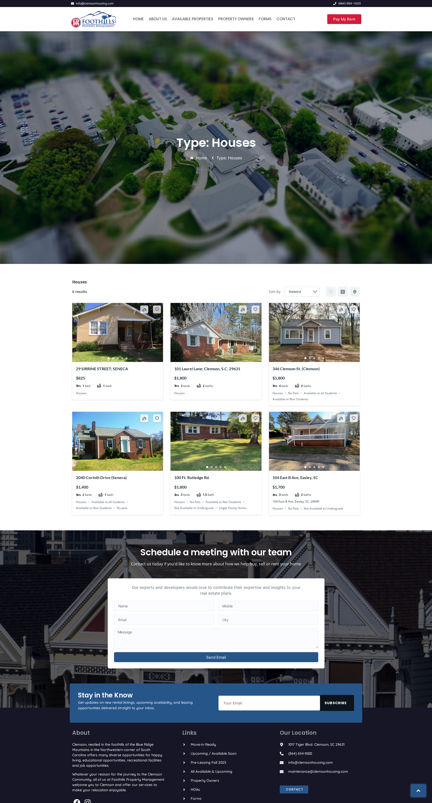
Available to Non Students (290, 399)
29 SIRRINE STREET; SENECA (102, 368)
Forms (265, 19)
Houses (81, 393)
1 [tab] (109, 358)
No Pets (293, 393)
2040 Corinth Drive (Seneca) (101, 477)
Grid (331, 292)
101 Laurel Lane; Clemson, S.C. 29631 (207, 368)
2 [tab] (113, 358)
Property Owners (236, 19)
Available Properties (192, 19)
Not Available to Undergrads (194, 508)
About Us (158, 19)
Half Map (355, 292)
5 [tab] (127, 358)
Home (138, 19)
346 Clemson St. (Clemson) (296, 368)
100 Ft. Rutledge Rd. (192, 477)
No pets (122, 508)
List (343, 292)
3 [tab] (118, 358)
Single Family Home (232, 508)
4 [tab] (122, 358)
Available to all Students (320, 393)
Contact (285, 19)
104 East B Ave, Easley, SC (295, 477)
